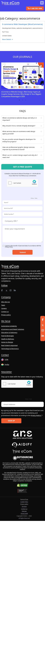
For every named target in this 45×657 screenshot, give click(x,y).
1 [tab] (19, 100)
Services (24, 506)
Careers (4, 308)
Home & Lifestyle (7, 342)
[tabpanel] (23, 79)
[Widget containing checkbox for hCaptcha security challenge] (22, 189)
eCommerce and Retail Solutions (12, 329)
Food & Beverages (7, 336)
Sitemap (24, 511)
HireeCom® (24, 513)
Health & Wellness (7, 339)
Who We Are (5, 302)
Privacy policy (6, 315)
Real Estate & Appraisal (9, 345)
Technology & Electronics (10, 349)
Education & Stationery (9, 332)
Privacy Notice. (36, 415)
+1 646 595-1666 (35, 8)
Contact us (5, 312)
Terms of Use (24, 499)
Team (3, 305)
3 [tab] (26, 100)
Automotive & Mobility (9, 326)
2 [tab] (22, 100)
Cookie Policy (24, 502)
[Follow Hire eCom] (2, 290)
